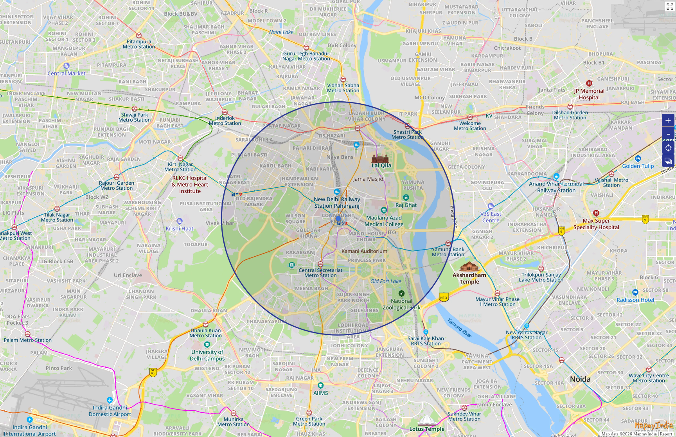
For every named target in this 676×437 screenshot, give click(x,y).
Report (666, 434)
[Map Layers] (668, 160)
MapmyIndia (645, 434)
